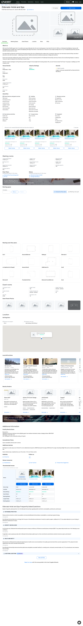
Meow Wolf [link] (7, 397)
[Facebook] (30, 457)
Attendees (5, 190)
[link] (11, 393)
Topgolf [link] (62, 397)
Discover (37, 2)
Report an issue (28, 562)
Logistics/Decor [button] (25, 409)
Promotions (23, 2)
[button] (25, 25)
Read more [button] (7, 374)
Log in (80, 2)
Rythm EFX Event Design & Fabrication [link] (30, 397)
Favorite (56, 8)
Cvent (2, 4)
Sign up (76, 2)
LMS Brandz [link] (45, 397)
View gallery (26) (77, 37)
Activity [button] (5, 406)
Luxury (42, 2)
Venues (17, 1)
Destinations (30, 2)
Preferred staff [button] (32, 409)
